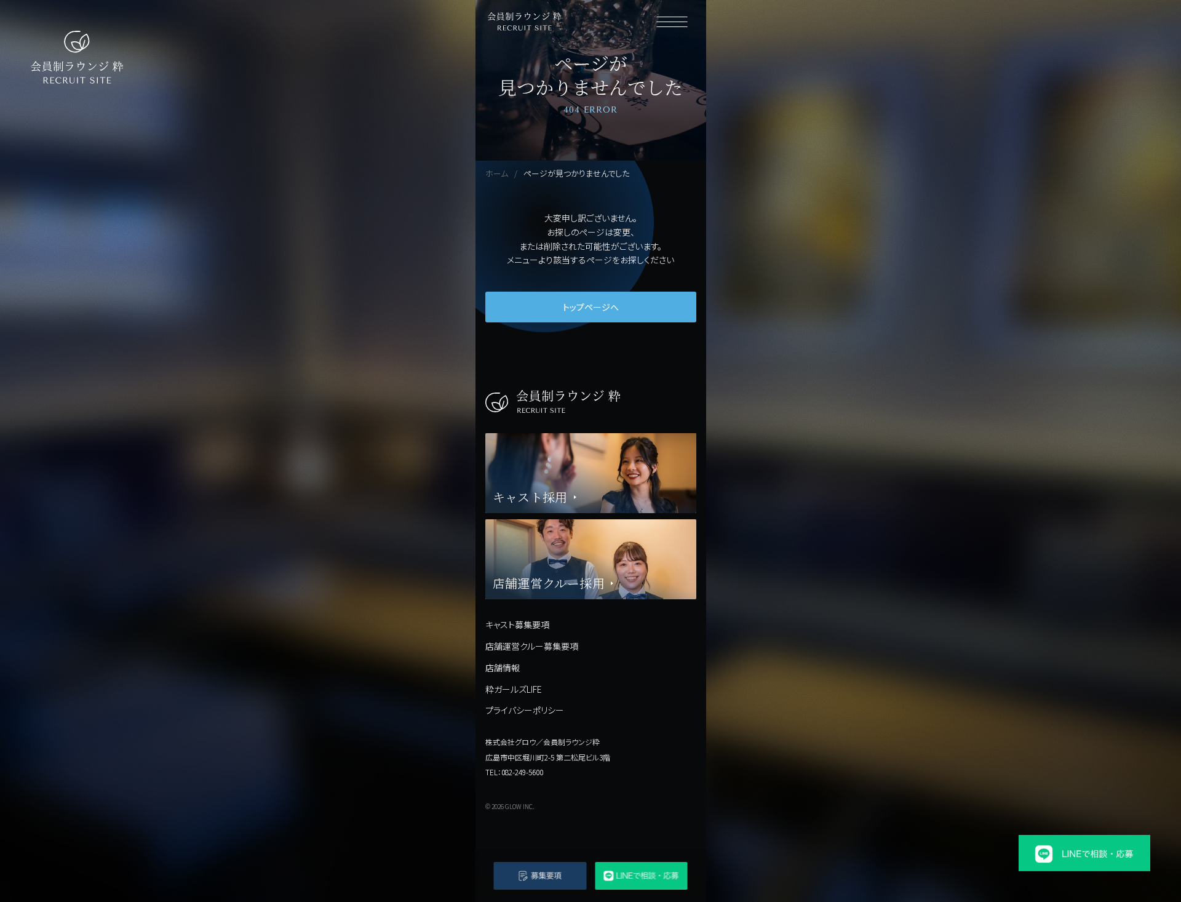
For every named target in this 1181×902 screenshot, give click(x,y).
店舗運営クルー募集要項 (531, 646)
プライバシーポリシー (524, 710)
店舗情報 (502, 667)
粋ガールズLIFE (513, 689)
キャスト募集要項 (517, 624)
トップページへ (591, 307)
